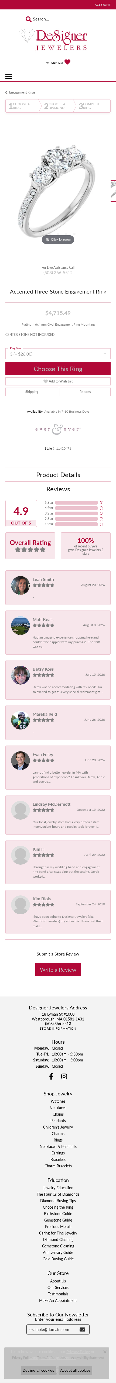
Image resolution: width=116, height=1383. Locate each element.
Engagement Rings (22, 92)
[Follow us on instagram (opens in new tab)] (64, 1076)
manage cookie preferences (52, 1358)
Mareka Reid (45, 714)
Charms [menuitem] (58, 1133)
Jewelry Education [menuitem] (58, 1187)
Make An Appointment (58, 1300)
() (101, 502)
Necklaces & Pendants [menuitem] (58, 1146)
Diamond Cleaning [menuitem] (58, 1239)
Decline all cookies (38, 1370)
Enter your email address (58, 1319)
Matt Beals (43, 619)
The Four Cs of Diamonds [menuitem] (58, 1194)
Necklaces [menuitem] (58, 1107)
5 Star (49, 502)
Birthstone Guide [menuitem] (58, 1213)
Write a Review (58, 969)
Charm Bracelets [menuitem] (58, 1165)
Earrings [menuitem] (58, 1153)
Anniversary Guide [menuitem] (58, 1252)
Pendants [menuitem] (58, 1120)
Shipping (31, 391)
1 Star (49, 524)
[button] (102, 4)
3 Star (49, 513)
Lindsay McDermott (51, 804)
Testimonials (58, 1293)
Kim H (39, 849)
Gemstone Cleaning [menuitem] (58, 1246)
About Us (58, 1281)
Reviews (58, 488)
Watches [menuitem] (58, 1101)
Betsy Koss (43, 669)
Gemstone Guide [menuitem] (58, 1220)
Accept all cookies (75, 1370)
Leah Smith (43, 579)
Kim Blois (42, 898)
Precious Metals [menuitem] (58, 1226)
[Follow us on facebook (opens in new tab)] (51, 1076)
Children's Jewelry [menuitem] (58, 1127)
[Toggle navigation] (8, 76)
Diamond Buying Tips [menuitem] (58, 1200)
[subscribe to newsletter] (82, 1329)
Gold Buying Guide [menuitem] (58, 1258)
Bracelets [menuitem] (58, 1159)
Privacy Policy (78, 1352)
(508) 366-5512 (58, 272)
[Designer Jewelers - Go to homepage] (58, 40)
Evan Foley (43, 754)
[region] (58, 193)
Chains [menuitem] (58, 1114)
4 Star (49, 508)
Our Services (58, 1287)
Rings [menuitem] (58, 1140)
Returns (85, 391)
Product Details (58, 474)
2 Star (49, 518)
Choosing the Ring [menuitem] (58, 1207)
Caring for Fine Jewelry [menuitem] (58, 1233)
